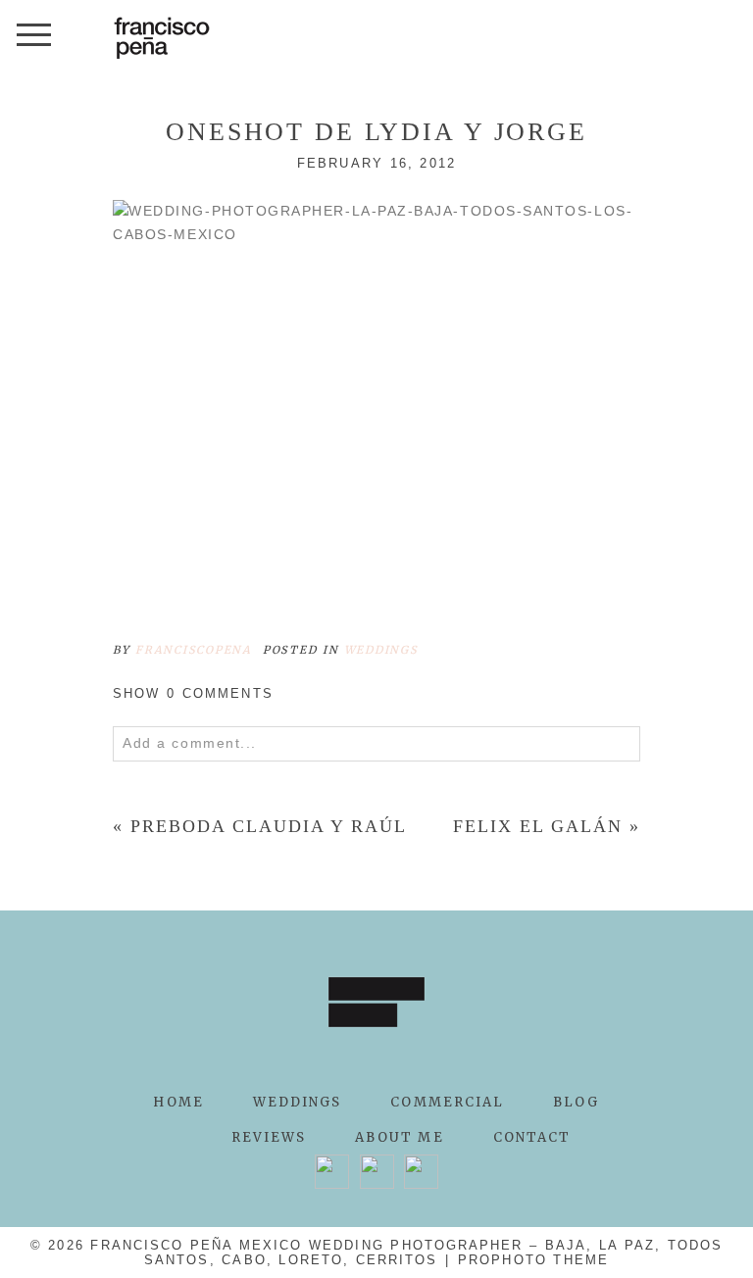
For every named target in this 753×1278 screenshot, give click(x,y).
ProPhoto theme (533, 1260)
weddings (381, 650)
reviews (269, 1137)
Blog (576, 1102)
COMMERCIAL (447, 1102)
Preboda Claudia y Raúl (268, 826)
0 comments (193, 693)
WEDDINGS (297, 1102)
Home (178, 1102)
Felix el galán (538, 826)
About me (399, 1137)
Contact (532, 1137)
